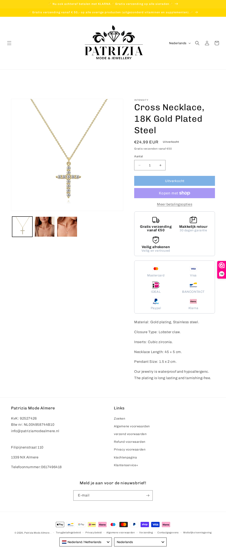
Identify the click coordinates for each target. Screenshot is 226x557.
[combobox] (85, 542)
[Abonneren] (148, 495)
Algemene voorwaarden (132, 426)
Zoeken (119, 418)
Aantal (138, 156)
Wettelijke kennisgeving (197, 532)
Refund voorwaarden (129, 441)
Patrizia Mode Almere (37, 532)
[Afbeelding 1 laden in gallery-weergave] (22, 227)
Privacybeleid (93, 532)
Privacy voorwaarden (129, 449)
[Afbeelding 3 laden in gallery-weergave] (67, 227)
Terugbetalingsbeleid (68, 532)
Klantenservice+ (126, 465)
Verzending (146, 532)
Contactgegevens (168, 532)
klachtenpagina (125, 457)
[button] (9, 43)
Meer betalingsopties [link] (174, 204)
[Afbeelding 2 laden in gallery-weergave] (45, 227)
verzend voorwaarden (130, 434)
